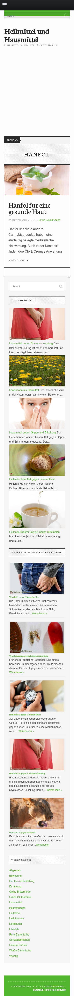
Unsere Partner (18, 945)
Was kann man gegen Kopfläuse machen (28, 655)
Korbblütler (15, 924)
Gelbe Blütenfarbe (20, 891)
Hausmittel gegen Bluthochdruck (25, 714)
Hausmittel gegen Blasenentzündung (27, 773)
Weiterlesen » (39, 613)
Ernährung (15, 886)
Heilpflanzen (16, 918)
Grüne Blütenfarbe (20, 897)
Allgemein (15, 870)
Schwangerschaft (19, 940)
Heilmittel (14, 913)
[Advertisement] (37, 88)
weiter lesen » (18, 260)
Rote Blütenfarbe (19, 934)
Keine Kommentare (49, 220)
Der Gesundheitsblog (21, 881)
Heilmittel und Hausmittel (26, 34)
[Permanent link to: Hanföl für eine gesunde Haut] (37, 180)
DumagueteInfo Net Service (49, 990)
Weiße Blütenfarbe (20, 950)
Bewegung (15, 875)
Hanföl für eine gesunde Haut (29, 208)
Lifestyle (14, 929)
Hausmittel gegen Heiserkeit (22, 832)
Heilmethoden (17, 908)
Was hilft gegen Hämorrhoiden (24, 596)
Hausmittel (15, 902)
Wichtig (13, 956)
